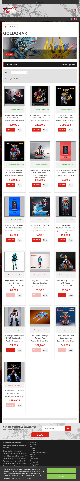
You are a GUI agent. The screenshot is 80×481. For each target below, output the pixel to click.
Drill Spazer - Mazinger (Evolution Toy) (39, 337)
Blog (40, 434)
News (31, 446)
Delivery (32, 456)
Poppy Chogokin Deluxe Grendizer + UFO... (14, 116)
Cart (75, 10)
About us (32, 454)
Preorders (33, 448)
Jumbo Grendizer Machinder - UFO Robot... (65, 227)
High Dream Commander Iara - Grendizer (14, 282)
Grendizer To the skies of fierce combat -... (40, 227)
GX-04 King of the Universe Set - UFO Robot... (40, 172)
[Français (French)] (71, 19)
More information (10, 478)
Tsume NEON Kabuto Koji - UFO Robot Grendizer (66, 172)
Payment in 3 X (34, 462)
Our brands (33, 442)
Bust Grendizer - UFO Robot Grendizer (66, 337)
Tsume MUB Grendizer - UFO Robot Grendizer (14, 172)
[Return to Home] (5, 27)
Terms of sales (34, 464)
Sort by (7, 72)
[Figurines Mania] (15, 9)
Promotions (33, 450)
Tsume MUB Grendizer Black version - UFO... (65, 116)
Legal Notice (33, 466)
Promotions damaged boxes (38, 452)
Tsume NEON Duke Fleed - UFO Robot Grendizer (14, 227)
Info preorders (34, 458)
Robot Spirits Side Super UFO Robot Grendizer (14, 337)
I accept (62, 476)
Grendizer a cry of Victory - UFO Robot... (65, 282)
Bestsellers (33, 444)
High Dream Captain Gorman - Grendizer (40, 282)
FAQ (31, 460)
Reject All (61, 470)
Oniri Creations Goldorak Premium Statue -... (14, 392)
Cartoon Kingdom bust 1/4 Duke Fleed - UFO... (40, 116)
